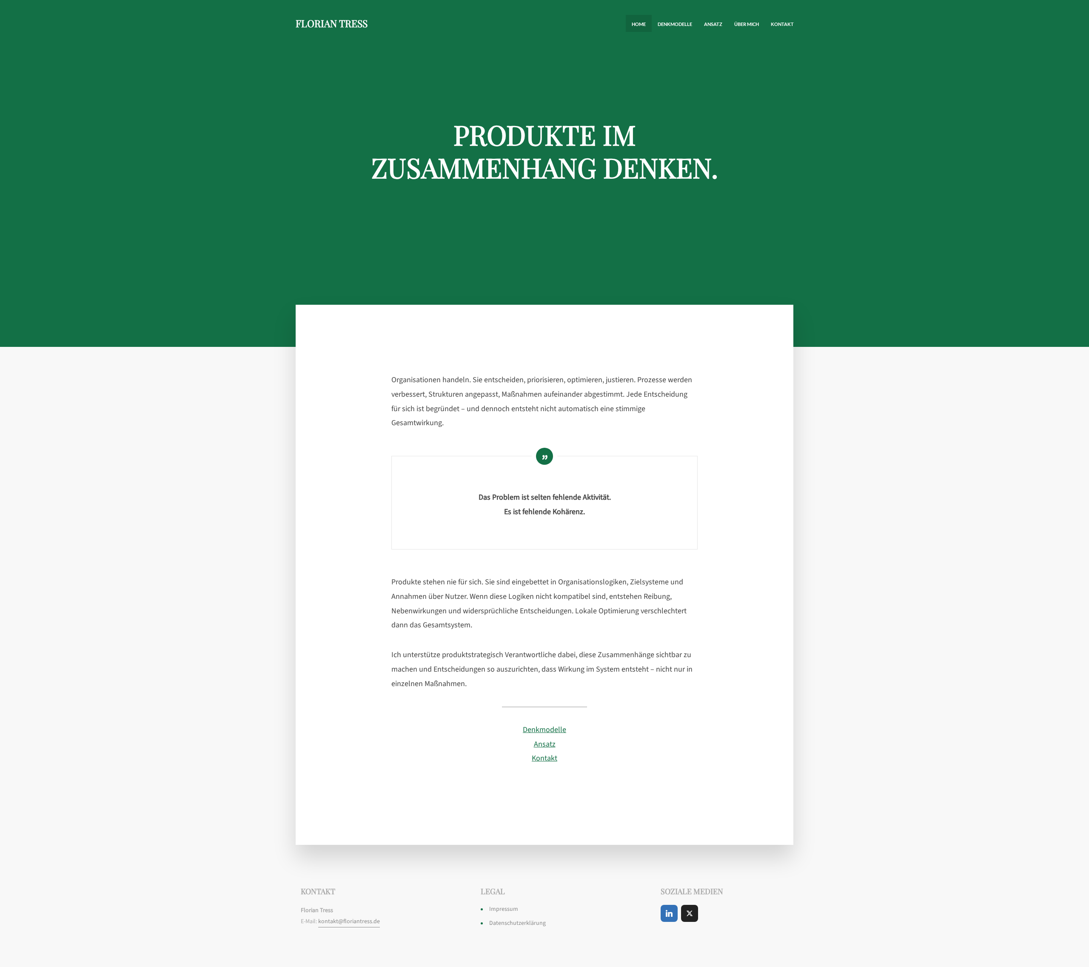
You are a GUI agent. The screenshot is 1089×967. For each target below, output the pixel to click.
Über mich (746, 24)
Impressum (503, 909)
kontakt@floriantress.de (349, 921)
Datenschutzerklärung (517, 923)
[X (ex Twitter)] (689, 913)
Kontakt (782, 24)
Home (639, 24)
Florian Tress (332, 23)
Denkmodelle (675, 24)
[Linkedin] (669, 913)
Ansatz (713, 24)
